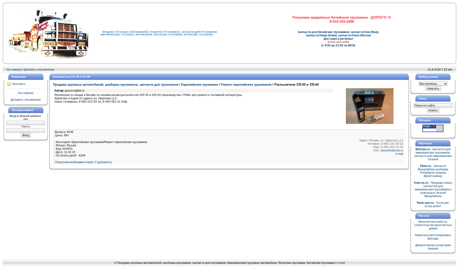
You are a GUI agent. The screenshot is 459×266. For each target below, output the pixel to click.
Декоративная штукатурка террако (433, 247)
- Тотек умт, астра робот (432, 204)
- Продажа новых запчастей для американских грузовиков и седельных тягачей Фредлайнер (433, 189)
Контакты (18, 84)
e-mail (399, 153)
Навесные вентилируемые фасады (433, 236)
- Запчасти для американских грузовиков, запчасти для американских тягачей (433, 154)
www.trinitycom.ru (392, 150)
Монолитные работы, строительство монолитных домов (433, 225)
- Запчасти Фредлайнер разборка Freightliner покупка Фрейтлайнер (433, 171)
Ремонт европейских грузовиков (246, 84)
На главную (14, 69)
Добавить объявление (39, 69)
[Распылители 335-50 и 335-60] (369, 123)
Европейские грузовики (199, 84)
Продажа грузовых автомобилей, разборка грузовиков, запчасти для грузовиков (115, 84)
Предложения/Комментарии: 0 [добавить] (83, 162)
